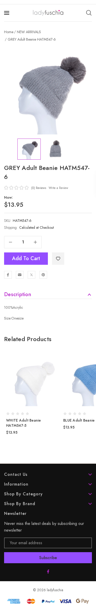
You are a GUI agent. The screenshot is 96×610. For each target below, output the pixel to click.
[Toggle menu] (7, 13)
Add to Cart (26, 258)
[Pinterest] (43, 275)
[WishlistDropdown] (58, 258)
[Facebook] (8, 275)
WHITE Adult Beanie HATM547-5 (23, 423)
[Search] (89, 12)
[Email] (20, 275)
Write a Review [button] (58, 188)
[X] (31, 275)
